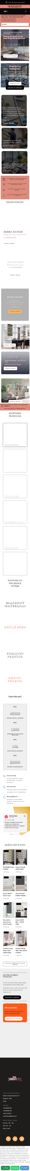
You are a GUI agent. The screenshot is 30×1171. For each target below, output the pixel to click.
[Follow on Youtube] (21, 1138)
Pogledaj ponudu (12, 997)
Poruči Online (9, 243)
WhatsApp (16, 1168)
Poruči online (8, 123)
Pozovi (6, 1168)
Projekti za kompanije (15, 67)
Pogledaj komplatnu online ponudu (15, 964)
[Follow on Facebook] (8, 1138)
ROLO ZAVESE (15, 262)
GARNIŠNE (12, 358)
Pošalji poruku (9, 146)
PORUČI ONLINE (15, 398)
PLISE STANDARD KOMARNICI (15, 388)
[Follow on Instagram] (15, 1138)
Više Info (7, 171)
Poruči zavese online (8, 20)
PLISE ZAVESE (15, 297)
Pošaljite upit (15, 83)
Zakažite (25, 1168)
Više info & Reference (15, 88)
